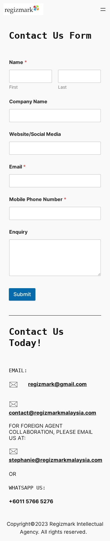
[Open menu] (103, 9)
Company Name (28, 101)
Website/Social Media (35, 134)
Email (17, 167)
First (13, 87)
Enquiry (18, 232)
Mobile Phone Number (37, 199)
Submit (22, 294)
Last (62, 87)
